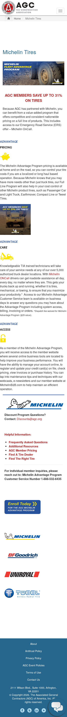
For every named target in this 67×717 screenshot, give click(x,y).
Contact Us (33, 679)
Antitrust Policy (33, 651)
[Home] (20, 7)
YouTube (44, 710)
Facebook (23, 710)
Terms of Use (33, 672)
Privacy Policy (33, 658)
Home (17, 18)
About (33, 644)
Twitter (30, 710)
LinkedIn (37, 710)
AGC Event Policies (33, 665)
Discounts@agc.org (29, 419)
